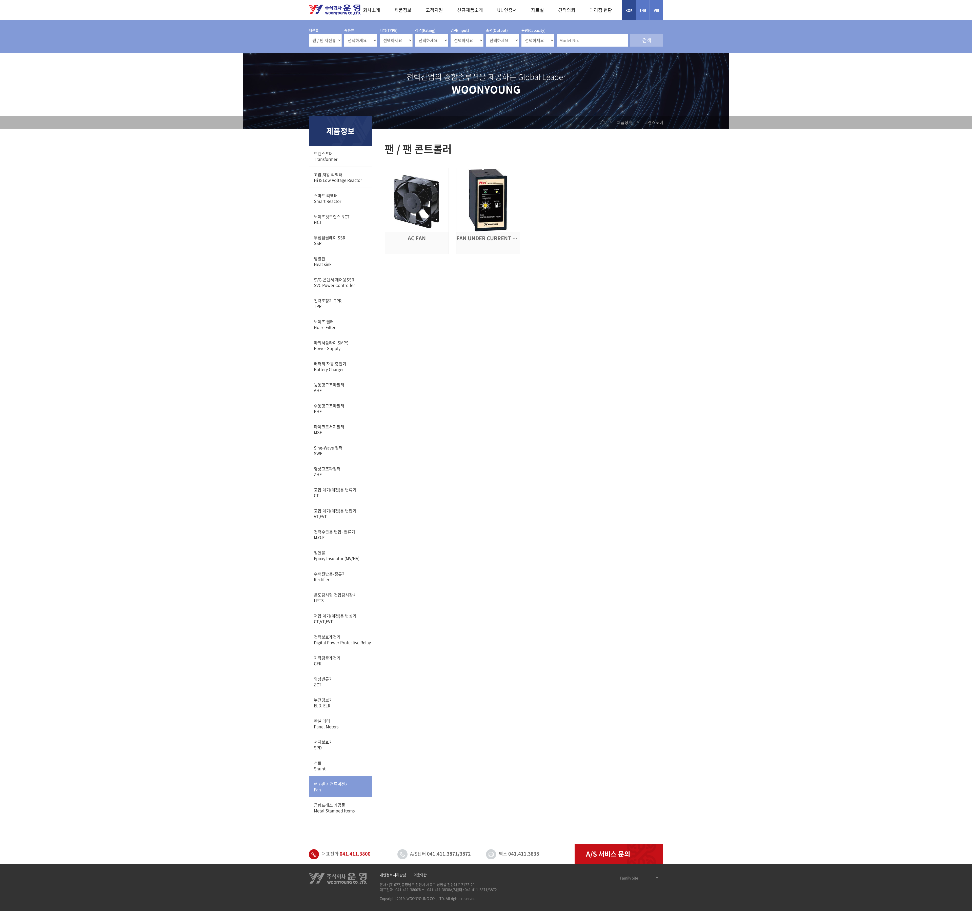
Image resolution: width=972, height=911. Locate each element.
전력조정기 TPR (327, 303)
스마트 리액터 (327, 198)
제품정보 (403, 10)
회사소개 (371, 10)
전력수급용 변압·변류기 (334, 534)
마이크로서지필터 (329, 429)
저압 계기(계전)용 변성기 (335, 618)
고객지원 (434, 10)
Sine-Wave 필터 (328, 450)
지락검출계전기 (327, 660)
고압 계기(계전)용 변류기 (335, 492)
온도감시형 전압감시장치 (335, 597)
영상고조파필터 (327, 471)
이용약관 (420, 875)
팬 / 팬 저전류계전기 (331, 787)
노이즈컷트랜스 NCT (332, 219)
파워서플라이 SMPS (331, 345)
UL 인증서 (507, 10)
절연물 (336, 555)
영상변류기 (323, 681)
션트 (320, 765)
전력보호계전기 (342, 639)
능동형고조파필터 (329, 387)
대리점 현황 (601, 10)
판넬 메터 (326, 723)
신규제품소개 (470, 10)
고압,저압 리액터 (338, 177)
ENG (642, 10)
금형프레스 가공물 (334, 808)
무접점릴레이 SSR (329, 240)
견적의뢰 (566, 10)
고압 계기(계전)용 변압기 (335, 513)
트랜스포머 (325, 156)
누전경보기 (323, 702)
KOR (629, 10)
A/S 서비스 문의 (608, 854)
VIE (656, 10)
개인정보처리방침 (393, 875)
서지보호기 (323, 744)
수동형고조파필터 (329, 408)
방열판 (323, 261)
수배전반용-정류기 (330, 576)
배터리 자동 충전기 (330, 366)
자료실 (537, 10)
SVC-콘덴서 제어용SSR (334, 282)
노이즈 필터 (324, 324)
